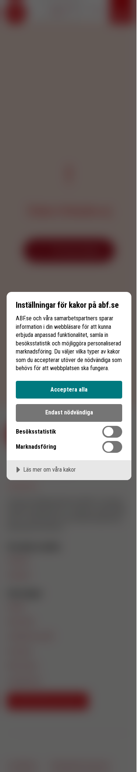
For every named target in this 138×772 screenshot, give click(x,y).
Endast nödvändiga (69, 412)
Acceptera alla (69, 389)
